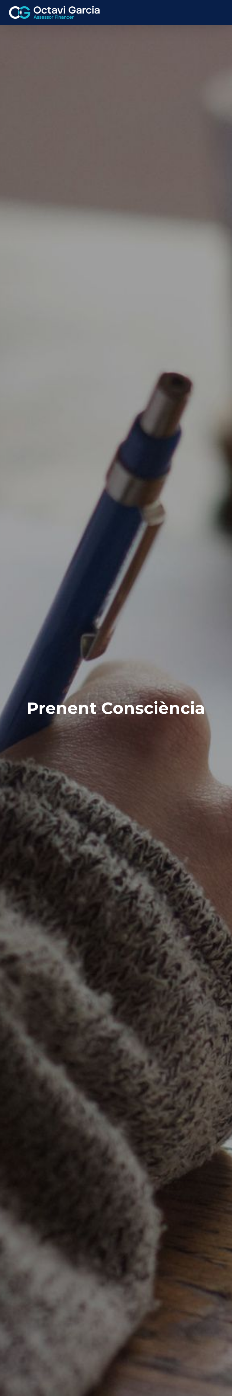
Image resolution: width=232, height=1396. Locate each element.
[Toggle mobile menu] (220, 12)
